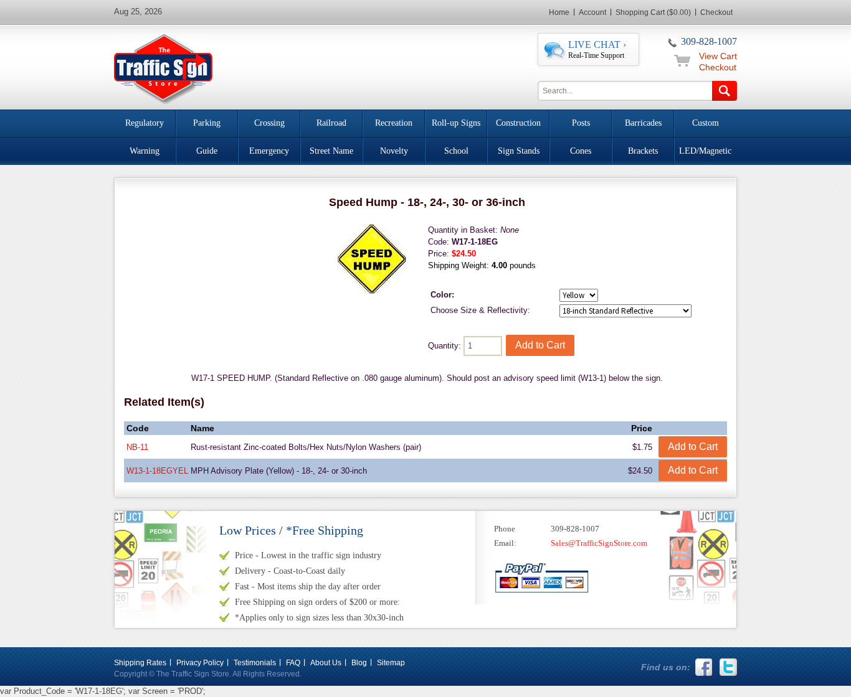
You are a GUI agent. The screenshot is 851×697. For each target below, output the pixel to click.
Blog (359, 662)
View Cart (718, 56)
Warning (144, 151)
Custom (705, 123)
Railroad (331, 123)
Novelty (394, 151)
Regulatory (144, 123)
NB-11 (137, 447)
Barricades (643, 123)
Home (559, 12)
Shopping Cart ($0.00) (653, 12)
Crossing (269, 123)
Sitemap (391, 662)
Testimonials (255, 662)
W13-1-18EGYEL (157, 470)
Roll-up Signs (456, 123)
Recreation (393, 123)
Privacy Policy (200, 662)
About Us (325, 662)
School (456, 151)
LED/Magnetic (705, 151)
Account (592, 12)
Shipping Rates (140, 662)
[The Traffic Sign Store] (163, 68)
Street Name (331, 151)
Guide (206, 151)
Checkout (716, 12)
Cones (580, 151)
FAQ (293, 662)
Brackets (643, 151)
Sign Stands (519, 151)
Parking (207, 123)
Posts (581, 123)
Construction (518, 123)
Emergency (269, 151)
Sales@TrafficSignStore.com (599, 543)
